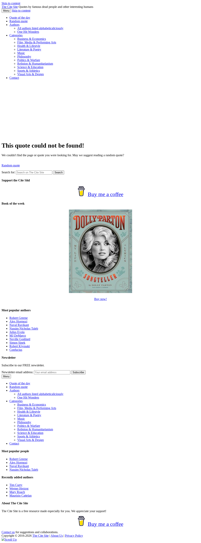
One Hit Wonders (28, 31)
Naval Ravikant (19, 325)
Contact (14, 77)
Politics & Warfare (28, 60)
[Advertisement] (100, 110)
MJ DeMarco (17, 335)
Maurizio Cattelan (20, 495)
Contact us (8, 532)
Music (21, 53)
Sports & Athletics (28, 70)
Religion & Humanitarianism (35, 63)
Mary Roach (17, 492)
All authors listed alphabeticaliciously (40, 28)
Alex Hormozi (18, 321)
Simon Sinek (17, 342)
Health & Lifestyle (28, 46)
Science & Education (30, 67)
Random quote (18, 21)
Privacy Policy (74, 535)
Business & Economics (31, 38)
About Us (57, 535)
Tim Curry (15, 485)
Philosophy (24, 56)
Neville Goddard (19, 339)
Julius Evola (17, 332)
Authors (14, 24)
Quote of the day (19, 17)
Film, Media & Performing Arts (36, 42)
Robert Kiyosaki (19, 346)
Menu (6, 10)
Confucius (15, 349)
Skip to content (11, 3)
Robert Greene (18, 318)
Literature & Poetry (29, 49)
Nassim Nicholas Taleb (23, 328)
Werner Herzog (18, 488)
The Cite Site (10, 6)
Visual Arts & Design (30, 74)
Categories (16, 35)
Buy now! (100, 299)
